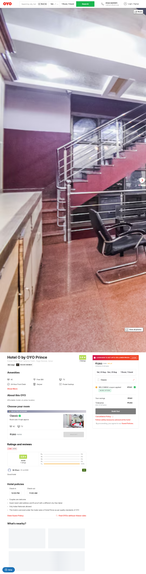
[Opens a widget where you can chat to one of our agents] (8, 570)
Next (142, 180)
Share (140, 12)
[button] (115, 417)
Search (85, 4)
